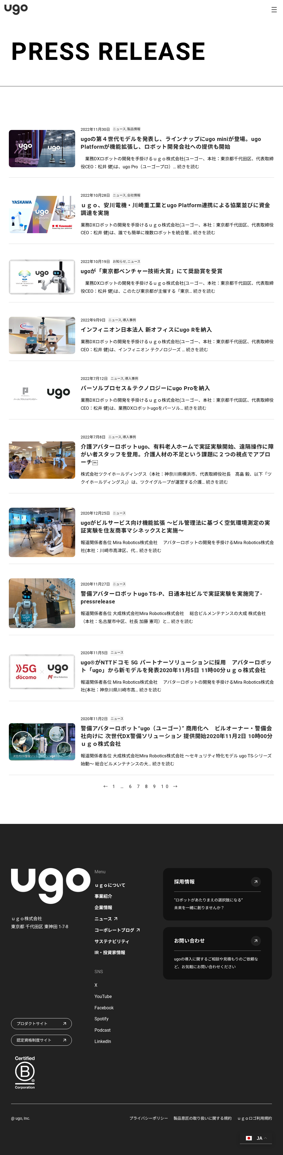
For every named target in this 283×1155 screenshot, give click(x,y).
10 (166, 786)
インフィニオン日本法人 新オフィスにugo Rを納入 (146, 329)
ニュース (119, 129)
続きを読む (188, 166)
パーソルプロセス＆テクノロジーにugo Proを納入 (145, 388)
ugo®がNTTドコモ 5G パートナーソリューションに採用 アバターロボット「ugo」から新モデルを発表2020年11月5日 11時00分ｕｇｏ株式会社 (176, 666)
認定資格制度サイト (34, 1040)
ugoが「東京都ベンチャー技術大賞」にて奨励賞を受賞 (152, 271)
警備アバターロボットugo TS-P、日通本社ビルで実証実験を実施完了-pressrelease (172, 597)
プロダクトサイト (32, 1023)
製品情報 (133, 129)
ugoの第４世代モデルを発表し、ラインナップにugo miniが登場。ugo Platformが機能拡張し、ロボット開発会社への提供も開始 (171, 143)
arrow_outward (255, 882)
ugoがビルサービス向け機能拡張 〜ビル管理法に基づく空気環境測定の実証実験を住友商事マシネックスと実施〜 (175, 527)
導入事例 (129, 320)
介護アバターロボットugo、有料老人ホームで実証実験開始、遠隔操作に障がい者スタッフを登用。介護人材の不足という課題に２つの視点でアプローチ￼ (177, 454)
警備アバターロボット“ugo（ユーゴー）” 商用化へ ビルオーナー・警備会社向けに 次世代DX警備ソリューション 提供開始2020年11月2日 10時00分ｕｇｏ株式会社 (177, 736)
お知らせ (119, 262)
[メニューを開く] (274, 9)
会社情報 (133, 195)
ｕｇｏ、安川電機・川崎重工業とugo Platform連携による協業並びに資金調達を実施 (175, 209)
